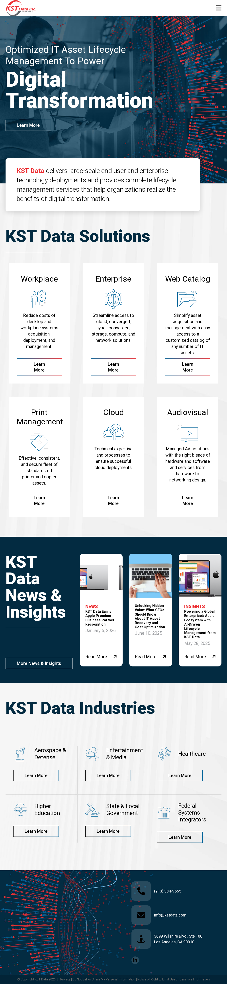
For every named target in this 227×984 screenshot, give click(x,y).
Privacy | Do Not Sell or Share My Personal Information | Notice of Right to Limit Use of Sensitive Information (135, 979)
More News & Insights (39, 663)
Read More (96, 656)
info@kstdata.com (170, 915)
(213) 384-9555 (167, 891)
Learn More (28, 125)
